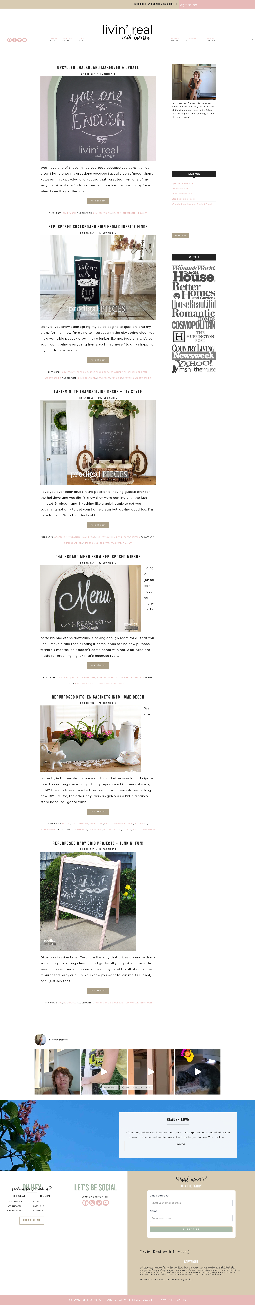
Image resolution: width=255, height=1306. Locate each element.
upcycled (142, 213)
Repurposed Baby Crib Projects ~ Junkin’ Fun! (98, 843)
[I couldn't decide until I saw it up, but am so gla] (104, 1072)
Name (154, 1211)
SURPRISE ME (32, 1220)
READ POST (98, 201)
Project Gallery (113, 372)
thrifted (105, 543)
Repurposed (130, 372)
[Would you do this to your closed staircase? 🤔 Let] (151, 1072)
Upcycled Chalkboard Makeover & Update (98, 68)
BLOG (36, 1201)
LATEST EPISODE (14, 1201)
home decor (114, 829)
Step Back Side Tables (184, 199)
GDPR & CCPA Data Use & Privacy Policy (166, 1279)
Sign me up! (189, 4)
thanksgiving (91, 543)
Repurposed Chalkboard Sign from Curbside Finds (98, 227)
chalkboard (100, 213)
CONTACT (38, 1210)
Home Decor (96, 372)
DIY (64, 213)
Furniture (89, 677)
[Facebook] (9, 40)
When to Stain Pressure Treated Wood (192, 204)
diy (109, 213)
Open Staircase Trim (183, 183)
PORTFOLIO (38, 1206)
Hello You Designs (168, 1300)
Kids (60, 1003)
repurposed (129, 213)
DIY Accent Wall (180, 188)
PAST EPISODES (14, 1206)
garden (134, 1003)
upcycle (123, 683)
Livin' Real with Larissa (127, 38)
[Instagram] (14, 40)
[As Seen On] (194, 372)
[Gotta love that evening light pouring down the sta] (57, 1072)
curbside (119, 1003)
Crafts (66, 372)
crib (110, 1003)
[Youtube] (24, 40)
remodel (117, 213)
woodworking (143, 378)
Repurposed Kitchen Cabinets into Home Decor (98, 697)
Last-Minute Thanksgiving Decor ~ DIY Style (98, 392)
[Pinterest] (19, 40)
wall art (128, 543)
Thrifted (143, 372)
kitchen (99, 683)
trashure (117, 378)
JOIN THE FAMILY (15, 1210)
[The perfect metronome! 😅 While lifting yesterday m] (198, 1072)
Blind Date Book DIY (182, 193)
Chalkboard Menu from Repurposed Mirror (98, 557)
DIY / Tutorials (79, 372)
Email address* (160, 1195)
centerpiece (80, 829)
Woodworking (53, 378)
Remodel (71, 213)
